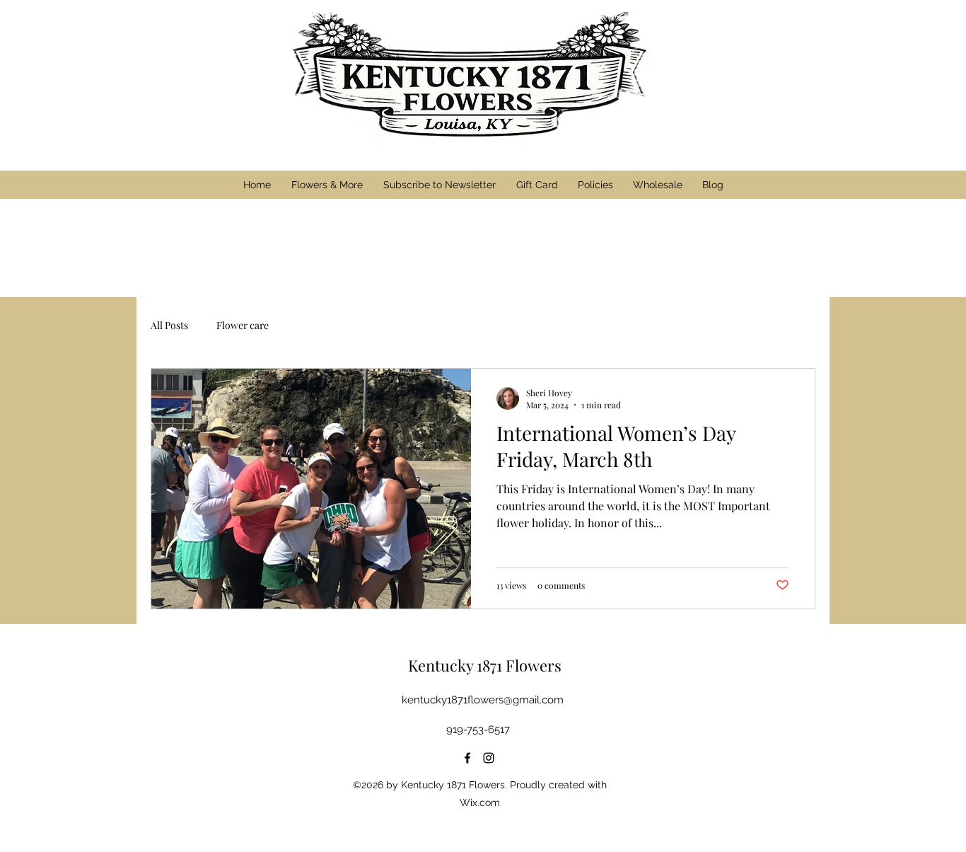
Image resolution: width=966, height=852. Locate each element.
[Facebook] (467, 758)
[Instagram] (489, 758)
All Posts (169, 325)
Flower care (242, 325)
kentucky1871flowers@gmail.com (483, 699)
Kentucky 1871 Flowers (484, 665)
